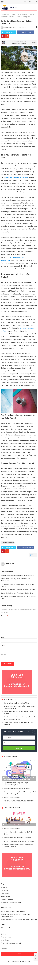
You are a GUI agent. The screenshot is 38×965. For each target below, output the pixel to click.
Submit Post (29, 2)
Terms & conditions (7, 900)
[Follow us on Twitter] (36, 955)
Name (3, 637)
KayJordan (7, 27)
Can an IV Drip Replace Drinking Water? (17, 703)
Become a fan (34, 7)
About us (4, 887)
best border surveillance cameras (16, 177)
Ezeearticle (15, 961)
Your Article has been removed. (11, 903)
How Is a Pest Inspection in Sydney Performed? (19, 841)
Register (3, 934)
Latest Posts (5, 894)
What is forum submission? (13, 797)
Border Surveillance (8, 542)
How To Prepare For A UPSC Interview (15, 825)
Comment (4, 616)
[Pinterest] (3, 36)
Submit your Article (7, 928)
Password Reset (6, 937)
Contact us (4, 890)
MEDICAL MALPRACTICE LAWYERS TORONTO (19, 801)
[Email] (7, 36)
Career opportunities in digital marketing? (17, 788)
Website (3, 654)
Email (3, 646)
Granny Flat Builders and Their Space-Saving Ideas (17, 593)
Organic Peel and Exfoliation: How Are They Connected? (19, 919)
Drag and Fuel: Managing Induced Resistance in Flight (18, 590)
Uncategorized (22, 14)
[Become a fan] (36, 959)
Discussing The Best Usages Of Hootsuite (17, 837)
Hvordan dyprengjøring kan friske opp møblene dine (17, 575)
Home (13, 14)
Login (2, 931)
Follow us (28, 7)
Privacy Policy (5, 897)
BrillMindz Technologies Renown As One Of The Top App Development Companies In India (18, 778)
